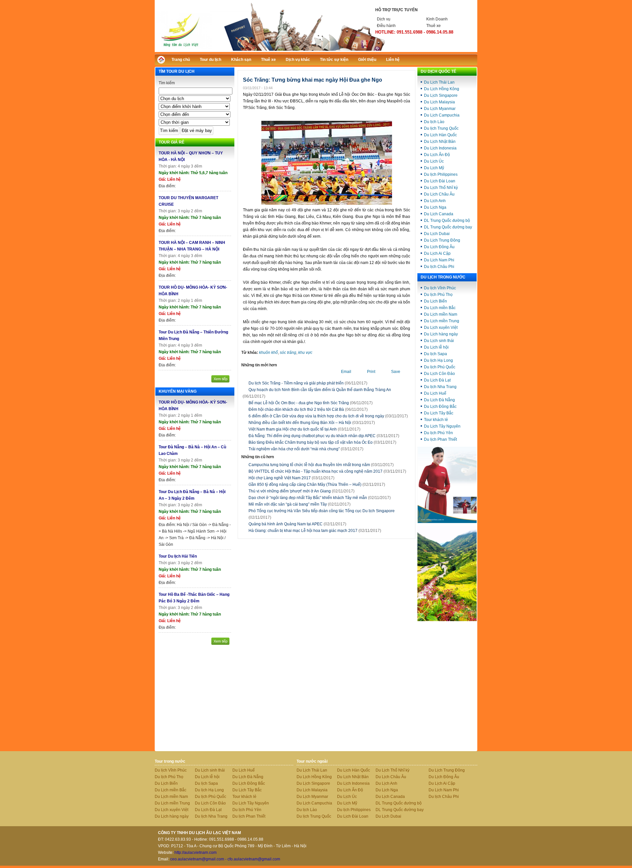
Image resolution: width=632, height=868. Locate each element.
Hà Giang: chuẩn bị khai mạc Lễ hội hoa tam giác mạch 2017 (315, 530)
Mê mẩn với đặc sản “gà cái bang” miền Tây (300, 504)
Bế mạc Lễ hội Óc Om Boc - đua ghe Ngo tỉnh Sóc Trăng (299, 403)
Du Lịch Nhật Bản (440, 141)
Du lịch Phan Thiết (440, 439)
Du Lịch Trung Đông (442, 240)
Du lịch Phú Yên (438, 433)
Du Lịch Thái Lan (439, 82)
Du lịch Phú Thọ (438, 294)
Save (395, 371)
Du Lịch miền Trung (441, 321)
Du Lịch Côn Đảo (439, 373)
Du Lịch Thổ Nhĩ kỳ (441, 187)
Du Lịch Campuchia (442, 115)
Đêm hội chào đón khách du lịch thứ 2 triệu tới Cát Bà (296, 409)
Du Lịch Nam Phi (439, 260)
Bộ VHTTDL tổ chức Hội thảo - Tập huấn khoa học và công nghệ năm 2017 (327, 471)
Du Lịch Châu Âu (439, 194)
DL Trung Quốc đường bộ (447, 220)
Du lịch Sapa (435, 354)
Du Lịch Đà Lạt (437, 380)
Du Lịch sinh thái (439, 340)
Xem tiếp (220, 379)
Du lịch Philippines (441, 174)
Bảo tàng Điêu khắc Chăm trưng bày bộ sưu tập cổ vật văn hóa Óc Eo (311, 442)
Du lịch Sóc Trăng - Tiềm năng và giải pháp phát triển (296, 383)
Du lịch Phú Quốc (439, 367)
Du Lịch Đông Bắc (440, 406)
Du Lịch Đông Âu (439, 247)
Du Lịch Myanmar (440, 108)
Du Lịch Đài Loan (439, 181)
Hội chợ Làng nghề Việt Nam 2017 (291, 478)
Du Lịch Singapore (441, 95)
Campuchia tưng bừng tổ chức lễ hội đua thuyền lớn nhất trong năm (321, 464)
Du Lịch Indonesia (440, 148)
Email (346, 371)
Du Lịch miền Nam (440, 314)
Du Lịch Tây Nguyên (442, 426)
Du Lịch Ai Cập (437, 253)
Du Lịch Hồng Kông (441, 89)
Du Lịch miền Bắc (440, 307)
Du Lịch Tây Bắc (438, 413)
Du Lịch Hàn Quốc (440, 135)
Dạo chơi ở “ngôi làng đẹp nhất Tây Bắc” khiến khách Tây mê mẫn (320, 497)
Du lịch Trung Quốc (441, 128)
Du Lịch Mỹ (434, 168)
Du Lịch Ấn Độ (437, 154)
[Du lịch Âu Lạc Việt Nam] (316, 50)
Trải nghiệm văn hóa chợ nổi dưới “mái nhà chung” (294, 449)
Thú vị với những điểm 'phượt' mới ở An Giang (302, 491)
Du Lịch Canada (438, 214)
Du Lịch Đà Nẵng (439, 400)
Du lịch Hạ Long (438, 360)
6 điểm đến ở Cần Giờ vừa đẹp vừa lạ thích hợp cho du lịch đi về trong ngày (316, 416)
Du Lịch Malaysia (439, 102)
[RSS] (466, 58)
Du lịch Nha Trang (440, 386)
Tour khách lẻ (436, 419)
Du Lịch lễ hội (436, 347)
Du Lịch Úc (434, 161)
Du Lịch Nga (435, 207)
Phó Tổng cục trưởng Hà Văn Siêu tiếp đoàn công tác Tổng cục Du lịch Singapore (322, 514)
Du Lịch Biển (435, 301)
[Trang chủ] (162, 61)
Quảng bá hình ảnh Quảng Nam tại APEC (297, 524)
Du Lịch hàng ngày (441, 334)
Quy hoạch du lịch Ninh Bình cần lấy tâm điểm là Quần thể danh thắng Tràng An (320, 389)
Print (371, 371)
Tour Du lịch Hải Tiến (178, 556)
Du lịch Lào (434, 121)
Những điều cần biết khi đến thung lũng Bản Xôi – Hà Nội (300, 422)
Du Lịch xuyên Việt (441, 327)
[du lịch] (447, 620)
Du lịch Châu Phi (439, 266)
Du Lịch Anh (435, 200)
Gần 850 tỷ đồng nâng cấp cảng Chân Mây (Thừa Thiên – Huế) (317, 484)
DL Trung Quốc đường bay (448, 227)
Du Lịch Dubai (437, 233)
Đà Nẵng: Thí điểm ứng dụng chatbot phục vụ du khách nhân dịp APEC (312, 436)
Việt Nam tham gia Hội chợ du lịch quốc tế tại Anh (293, 429)
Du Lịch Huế (435, 393)
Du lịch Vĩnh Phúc (440, 288)
